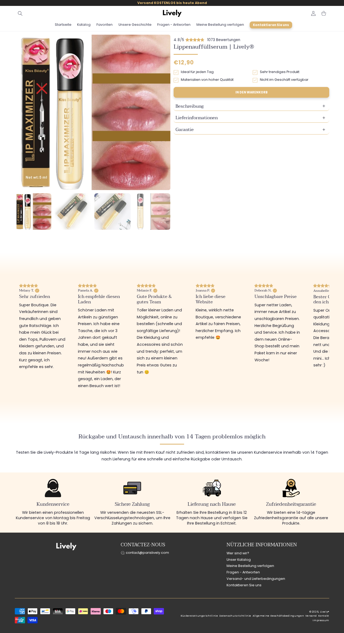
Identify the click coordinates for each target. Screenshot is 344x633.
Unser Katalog (239, 559)
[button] (20, 13)
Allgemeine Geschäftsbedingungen (278, 615)
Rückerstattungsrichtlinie (199, 615)
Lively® (324, 611)
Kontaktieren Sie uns (244, 585)
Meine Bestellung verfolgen (250, 566)
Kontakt (323, 615)
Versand (311, 615)
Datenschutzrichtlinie (235, 615)
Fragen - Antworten (243, 572)
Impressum (321, 620)
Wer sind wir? (238, 553)
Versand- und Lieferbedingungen (256, 578)
